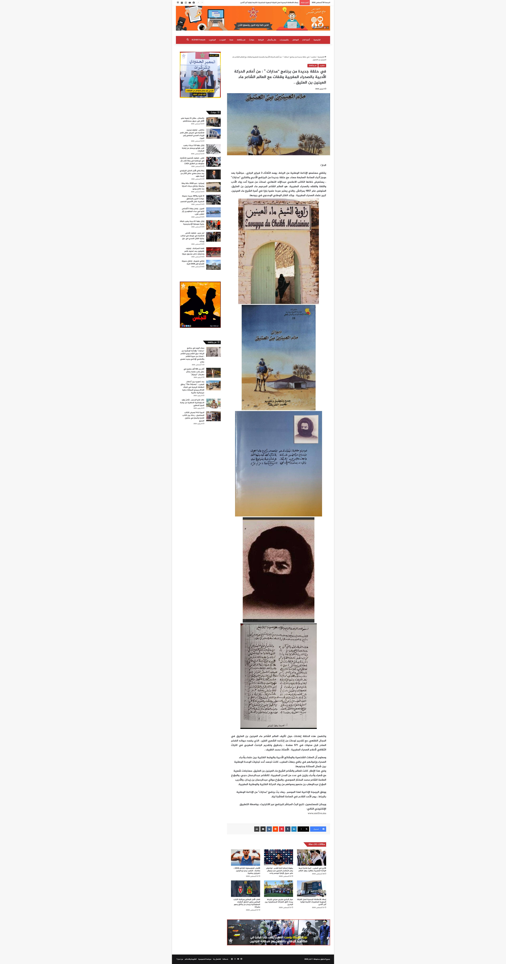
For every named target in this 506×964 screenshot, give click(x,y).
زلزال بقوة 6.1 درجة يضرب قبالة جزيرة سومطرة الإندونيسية (192, 223)
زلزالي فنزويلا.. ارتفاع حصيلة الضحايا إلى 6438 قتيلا (193, 262)
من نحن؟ (180, 959)
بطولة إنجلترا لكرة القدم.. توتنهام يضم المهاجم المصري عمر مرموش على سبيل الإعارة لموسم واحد (279, 871)
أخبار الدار (306, 39)
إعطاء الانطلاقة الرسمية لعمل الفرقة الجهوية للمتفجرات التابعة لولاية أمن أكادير (311, 902)
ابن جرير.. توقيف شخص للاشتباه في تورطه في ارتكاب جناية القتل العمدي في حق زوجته (192, 237)
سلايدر (313, 57)
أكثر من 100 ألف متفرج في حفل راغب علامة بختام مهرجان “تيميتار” (194, 372)
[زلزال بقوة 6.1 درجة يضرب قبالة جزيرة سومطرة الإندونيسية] (213, 225)
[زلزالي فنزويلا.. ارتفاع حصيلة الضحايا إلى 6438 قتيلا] (213, 265)
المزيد (223, 39)
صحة (231, 39)
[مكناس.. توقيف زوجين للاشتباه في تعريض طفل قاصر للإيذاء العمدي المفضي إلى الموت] (213, 134)
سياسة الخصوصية (204, 959)
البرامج (213, 39)
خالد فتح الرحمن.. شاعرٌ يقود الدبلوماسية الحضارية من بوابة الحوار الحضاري (192, 402)
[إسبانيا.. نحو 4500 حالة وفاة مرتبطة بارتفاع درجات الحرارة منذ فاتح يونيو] (213, 187)
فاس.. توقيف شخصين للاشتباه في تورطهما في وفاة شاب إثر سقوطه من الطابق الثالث (192, 161)
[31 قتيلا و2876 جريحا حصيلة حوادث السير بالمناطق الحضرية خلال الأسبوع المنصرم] (213, 200)
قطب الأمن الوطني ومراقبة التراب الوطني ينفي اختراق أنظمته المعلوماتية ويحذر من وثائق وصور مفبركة (246, 903)
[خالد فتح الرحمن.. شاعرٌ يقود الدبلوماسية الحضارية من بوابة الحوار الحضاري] (213, 404)
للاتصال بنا (217, 959)
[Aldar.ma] (253, 18)
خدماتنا (225, 959)
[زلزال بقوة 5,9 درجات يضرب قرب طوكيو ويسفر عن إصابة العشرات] (213, 149)
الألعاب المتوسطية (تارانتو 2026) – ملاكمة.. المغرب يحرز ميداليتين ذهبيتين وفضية (246, 871)
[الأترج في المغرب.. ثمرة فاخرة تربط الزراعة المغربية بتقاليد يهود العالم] (311, 857)
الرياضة (261, 39)
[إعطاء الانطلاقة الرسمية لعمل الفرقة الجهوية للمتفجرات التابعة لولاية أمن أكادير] (311, 888)
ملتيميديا (285, 39)
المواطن (295, 39)
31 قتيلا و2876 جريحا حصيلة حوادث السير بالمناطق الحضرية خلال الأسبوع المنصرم (192, 199)
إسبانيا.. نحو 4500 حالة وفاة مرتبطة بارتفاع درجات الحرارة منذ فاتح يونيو (193, 186)
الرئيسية (316, 39)
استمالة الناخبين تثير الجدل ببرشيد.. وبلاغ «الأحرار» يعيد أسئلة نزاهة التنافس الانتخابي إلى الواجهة (262, 2)
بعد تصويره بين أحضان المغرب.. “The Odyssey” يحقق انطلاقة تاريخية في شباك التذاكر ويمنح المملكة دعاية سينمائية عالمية (192, 387)
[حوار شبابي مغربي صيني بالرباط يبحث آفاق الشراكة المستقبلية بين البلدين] (278, 888)
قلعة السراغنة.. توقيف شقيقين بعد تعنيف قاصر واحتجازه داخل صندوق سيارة (193, 251)
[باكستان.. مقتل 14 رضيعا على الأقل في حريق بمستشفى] (213, 122)
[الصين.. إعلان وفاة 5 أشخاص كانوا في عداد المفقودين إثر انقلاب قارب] (213, 212)
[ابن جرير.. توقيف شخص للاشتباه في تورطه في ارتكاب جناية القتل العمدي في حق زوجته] (213, 237)
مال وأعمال (271, 39)
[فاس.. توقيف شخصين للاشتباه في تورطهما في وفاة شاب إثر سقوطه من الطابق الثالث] (213, 162)
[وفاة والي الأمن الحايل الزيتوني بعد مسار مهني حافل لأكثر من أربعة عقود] (213, 174)
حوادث (251, 39)
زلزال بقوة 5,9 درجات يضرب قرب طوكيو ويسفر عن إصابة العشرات (193, 148)
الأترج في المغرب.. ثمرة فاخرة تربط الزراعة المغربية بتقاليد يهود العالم (312, 869)
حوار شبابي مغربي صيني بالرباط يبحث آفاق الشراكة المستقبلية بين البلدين (279, 902)
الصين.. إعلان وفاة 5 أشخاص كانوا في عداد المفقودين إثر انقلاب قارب (193, 211)
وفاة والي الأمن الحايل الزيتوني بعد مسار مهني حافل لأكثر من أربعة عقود (192, 173)
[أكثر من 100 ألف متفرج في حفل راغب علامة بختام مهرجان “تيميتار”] (213, 373)
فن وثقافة (241, 39)
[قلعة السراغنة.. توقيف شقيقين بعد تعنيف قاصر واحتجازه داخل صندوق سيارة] (213, 252)
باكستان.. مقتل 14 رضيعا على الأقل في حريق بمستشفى (192, 120)
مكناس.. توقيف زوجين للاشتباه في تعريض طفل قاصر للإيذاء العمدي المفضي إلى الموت (192, 134)
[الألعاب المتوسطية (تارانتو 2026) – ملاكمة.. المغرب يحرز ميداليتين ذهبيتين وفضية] (245, 857)
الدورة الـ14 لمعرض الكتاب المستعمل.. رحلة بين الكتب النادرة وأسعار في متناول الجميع (193, 416)
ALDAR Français (198, 39)
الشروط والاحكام (190, 959)
